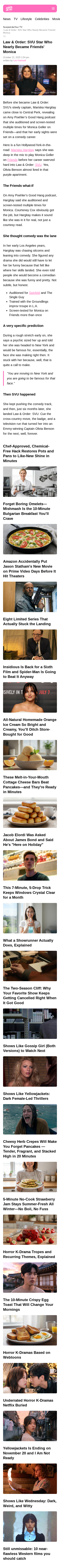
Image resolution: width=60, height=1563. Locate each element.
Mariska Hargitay (22, 150)
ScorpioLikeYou (10, 27)
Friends (12, 159)
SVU (38, 164)
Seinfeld (34, 292)
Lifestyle (26, 19)
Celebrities (42, 19)
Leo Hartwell (19, 60)
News (7, 19)
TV (16, 19)
